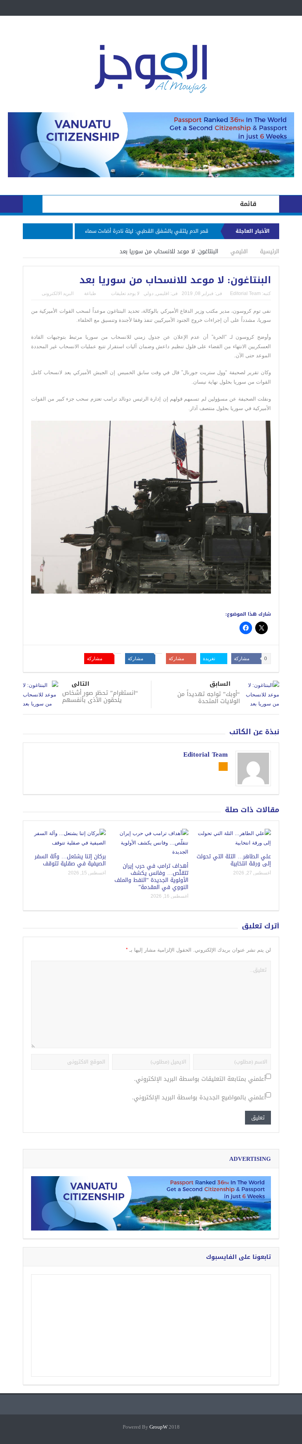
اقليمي (162, 293)
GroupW (158, 1427)
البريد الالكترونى (58, 293)
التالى (80, 684)
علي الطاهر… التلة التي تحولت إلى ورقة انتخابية (234, 860)
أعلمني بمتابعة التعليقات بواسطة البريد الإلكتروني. (200, 1079)
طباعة (90, 293)
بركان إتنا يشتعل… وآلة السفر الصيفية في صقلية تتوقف (70, 860)
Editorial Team (245, 293)
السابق (220, 684)
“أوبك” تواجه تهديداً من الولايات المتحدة (208, 698)
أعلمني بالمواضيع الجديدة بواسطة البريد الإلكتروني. (199, 1097)
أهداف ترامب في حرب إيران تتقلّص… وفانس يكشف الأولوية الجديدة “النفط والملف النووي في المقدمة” (151, 877)
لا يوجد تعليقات (125, 293)
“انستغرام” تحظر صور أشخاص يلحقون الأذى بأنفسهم (100, 696)
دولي (148, 293)
